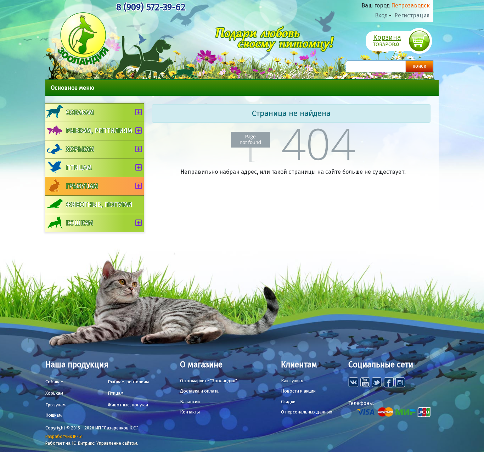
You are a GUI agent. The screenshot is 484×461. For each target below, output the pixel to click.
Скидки (288, 401)
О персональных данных (306, 412)
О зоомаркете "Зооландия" (208, 380)
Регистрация (412, 15)
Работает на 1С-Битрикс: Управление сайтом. (91, 443)
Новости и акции (298, 391)
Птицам (78, 168)
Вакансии (190, 401)
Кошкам (79, 223)
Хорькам (80, 149)
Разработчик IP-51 (64, 436)
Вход (381, 15)
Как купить (292, 380)
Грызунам (82, 186)
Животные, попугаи (99, 205)
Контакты (190, 412)
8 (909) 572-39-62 (150, 7)
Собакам (80, 112)
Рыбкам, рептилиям (99, 131)
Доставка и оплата (199, 391)
